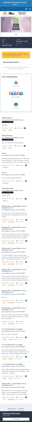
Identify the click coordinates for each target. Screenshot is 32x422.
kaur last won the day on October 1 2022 (15, 54)
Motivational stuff (7, 188)
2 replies (20, 198)
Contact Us (21, 408)
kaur (3, 120)
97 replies (20, 219)
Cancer (4, 153)
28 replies (19, 128)
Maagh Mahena (7, 118)
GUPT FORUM (20, 155)
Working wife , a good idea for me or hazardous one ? (14, 207)
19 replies (20, 337)
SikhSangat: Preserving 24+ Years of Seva (15, 3)
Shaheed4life (15, 120)
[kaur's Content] (16, 34)
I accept (16, 419)
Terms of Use (6, 415)
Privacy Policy (12, 408)
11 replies (20, 165)
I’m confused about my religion (12, 329)
